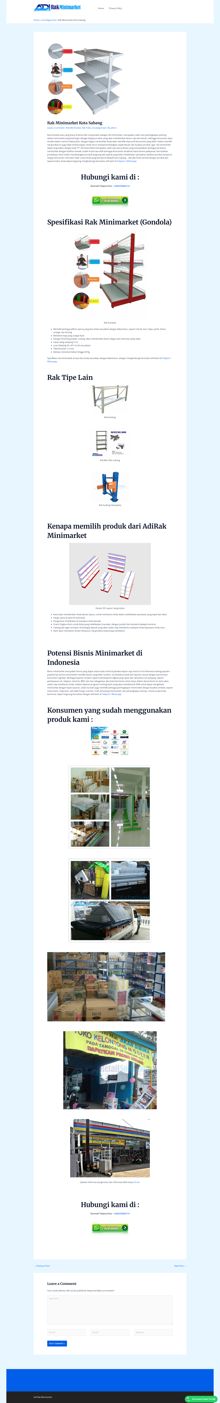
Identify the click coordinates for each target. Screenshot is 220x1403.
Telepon (121, 161)
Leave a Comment (55, 127)
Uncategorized (99, 127)
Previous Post (42, 1265)
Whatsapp (131, 161)
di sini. (137, 1182)
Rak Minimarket (73, 127)
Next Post (180, 1265)
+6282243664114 (122, 186)
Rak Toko (86, 127)
